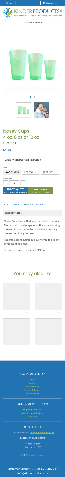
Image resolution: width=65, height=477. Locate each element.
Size (5, 167)
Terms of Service (32, 390)
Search (32, 379)
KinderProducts (36, 455)
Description (12, 213)
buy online (40, 189)
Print (6, 204)
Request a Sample (34, 204)
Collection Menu (32, 23)
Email (17, 204)
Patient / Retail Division (32, 413)
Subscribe (33, 416)
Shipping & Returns (32, 409)
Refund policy (32, 393)
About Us (32, 383)
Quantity (7, 178)
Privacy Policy (32, 386)
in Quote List (52, 3)
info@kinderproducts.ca (42, 432)
